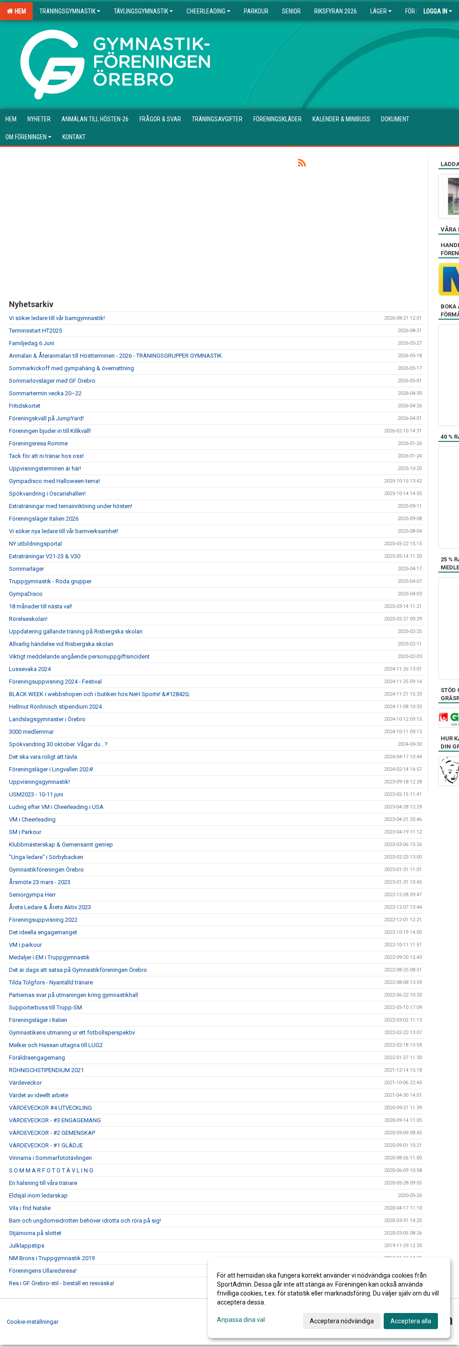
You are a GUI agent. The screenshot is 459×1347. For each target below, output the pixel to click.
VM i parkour (25, 944)
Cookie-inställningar (32, 1321)
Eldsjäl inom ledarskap (38, 1195)
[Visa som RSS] (302, 164)
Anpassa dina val (241, 1319)
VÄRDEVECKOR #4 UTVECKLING (50, 1107)
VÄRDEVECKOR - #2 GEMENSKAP (52, 1132)
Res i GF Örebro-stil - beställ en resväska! (61, 1283)
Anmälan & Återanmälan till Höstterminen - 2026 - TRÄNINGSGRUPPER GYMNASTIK (115, 355)
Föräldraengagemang (37, 1057)
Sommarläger (26, 568)
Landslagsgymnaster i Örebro (47, 719)
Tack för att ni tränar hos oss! (46, 456)
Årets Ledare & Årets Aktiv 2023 (50, 907)
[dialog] (329, 1297)
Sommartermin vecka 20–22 (45, 393)
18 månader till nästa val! (40, 606)
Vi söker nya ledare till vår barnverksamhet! (63, 531)
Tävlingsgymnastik (141, 11)
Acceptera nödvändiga (342, 1321)
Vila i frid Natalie (30, 1208)
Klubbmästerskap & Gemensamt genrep (61, 844)
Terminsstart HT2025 (35, 330)
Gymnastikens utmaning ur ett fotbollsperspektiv (72, 1032)
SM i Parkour (25, 832)
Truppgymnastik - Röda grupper (50, 581)
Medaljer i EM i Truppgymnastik (49, 957)
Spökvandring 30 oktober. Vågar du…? (58, 744)
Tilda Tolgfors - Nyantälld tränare (51, 982)
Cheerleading (205, 11)
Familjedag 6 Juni (31, 343)
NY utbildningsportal (35, 543)
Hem (19, 11)
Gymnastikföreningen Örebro (46, 869)
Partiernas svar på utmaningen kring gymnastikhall (73, 995)
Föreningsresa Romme (38, 443)
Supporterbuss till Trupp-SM (45, 1007)
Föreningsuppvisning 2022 (43, 919)
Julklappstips (26, 1245)
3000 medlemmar (31, 731)
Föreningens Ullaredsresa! (43, 1270)
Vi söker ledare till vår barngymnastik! (57, 318)
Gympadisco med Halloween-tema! (54, 481)
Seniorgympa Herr (32, 894)
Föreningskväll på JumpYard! (46, 418)
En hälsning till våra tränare (43, 1183)
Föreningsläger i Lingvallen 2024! (51, 769)
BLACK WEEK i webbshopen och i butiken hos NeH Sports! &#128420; (99, 694)
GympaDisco (26, 593)
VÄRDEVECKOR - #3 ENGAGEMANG (55, 1120)
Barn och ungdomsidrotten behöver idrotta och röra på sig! (85, 1220)
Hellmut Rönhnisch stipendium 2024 (55, 706)
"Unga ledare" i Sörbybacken (46, 857)
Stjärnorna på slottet (35, 1233)
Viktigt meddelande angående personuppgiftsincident (79, 656)
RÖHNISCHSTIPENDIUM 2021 (46, 1070)
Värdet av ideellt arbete (38, 1095)
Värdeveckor (25, 1082)
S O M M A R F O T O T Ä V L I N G (51, 1170)
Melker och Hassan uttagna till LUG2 (56, 1045)
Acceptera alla (410, 1321)
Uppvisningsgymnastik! (39, 781)
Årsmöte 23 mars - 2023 (39, 882)
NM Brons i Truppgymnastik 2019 (52, 1258)
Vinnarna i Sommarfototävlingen (50, 1158)
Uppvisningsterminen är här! (45, 468)
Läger (378, 11)
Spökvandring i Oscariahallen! (47, 493)
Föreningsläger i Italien (38, 1020)
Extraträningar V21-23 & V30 (44, 556)
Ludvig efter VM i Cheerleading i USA (56, 807)
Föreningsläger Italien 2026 (43, 518)
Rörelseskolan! (28, 619)
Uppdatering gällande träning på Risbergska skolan (76, 631)
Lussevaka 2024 (30, 669)
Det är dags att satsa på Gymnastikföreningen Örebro (78, 969)
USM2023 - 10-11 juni (36, 794)
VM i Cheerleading (32, 819)
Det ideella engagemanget (43, 932)
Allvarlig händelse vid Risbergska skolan (61, 644)
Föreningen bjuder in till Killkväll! (50, 431)
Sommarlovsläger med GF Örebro (52, 380)
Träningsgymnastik (67, 11)
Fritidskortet (24, 405)
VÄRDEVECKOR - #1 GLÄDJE (46, 1145)
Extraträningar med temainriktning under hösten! (70, 506)
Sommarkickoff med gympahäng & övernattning (71, 368)
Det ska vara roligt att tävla (43, 756)
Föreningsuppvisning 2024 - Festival (55, 681)
